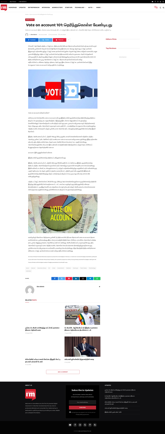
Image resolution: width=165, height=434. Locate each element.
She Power (13, 1)
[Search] (163, 7)
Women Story (57, 7)
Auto (90, 7)
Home (26, 14)
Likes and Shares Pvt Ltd (84, 431)
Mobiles (68, 268)
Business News (42, 268)
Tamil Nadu (83, 268)
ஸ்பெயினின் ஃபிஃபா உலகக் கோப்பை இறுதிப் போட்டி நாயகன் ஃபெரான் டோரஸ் (42, 360)
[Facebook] (18, 51)
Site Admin (34, 35)
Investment (60, 268)
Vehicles (28, 271)
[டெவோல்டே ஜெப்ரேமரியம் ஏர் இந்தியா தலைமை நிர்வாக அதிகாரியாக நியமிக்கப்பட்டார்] (82, 315)
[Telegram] (18, 73)
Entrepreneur (34, 7)
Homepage (13, 7)
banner (33, 268)
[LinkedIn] (18, 60)
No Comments (53, 35)
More (98, 7)
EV (49, 268)
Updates (22, 7)
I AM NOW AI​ (22, 1)
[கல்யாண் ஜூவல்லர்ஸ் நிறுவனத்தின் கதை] (82, 346)
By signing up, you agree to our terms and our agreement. (83, 413)
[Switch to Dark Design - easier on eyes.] (160, 7)
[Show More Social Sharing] (69, 40)
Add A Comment (63, 372)
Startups (68, 7)
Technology (79, 7)
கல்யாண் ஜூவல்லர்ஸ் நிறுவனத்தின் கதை (79, 359)
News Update (30, 20)
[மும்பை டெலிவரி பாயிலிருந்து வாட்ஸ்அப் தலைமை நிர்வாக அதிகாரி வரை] (43, 315)
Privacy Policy (79, 414)
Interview (46, 7)
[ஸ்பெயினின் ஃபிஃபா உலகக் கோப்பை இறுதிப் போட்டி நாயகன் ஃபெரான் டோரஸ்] (43, 346)
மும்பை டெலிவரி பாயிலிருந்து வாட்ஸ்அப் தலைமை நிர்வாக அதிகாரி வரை (42, 329)
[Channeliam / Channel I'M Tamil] (4, 7)
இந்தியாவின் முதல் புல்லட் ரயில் (113, 412)
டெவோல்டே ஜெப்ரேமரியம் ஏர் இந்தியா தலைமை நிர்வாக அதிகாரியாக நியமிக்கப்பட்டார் (81, 329)
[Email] (18, 68)
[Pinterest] (18, 64)
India (53, 268)
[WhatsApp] (18, 77)
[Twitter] (18, 55)
